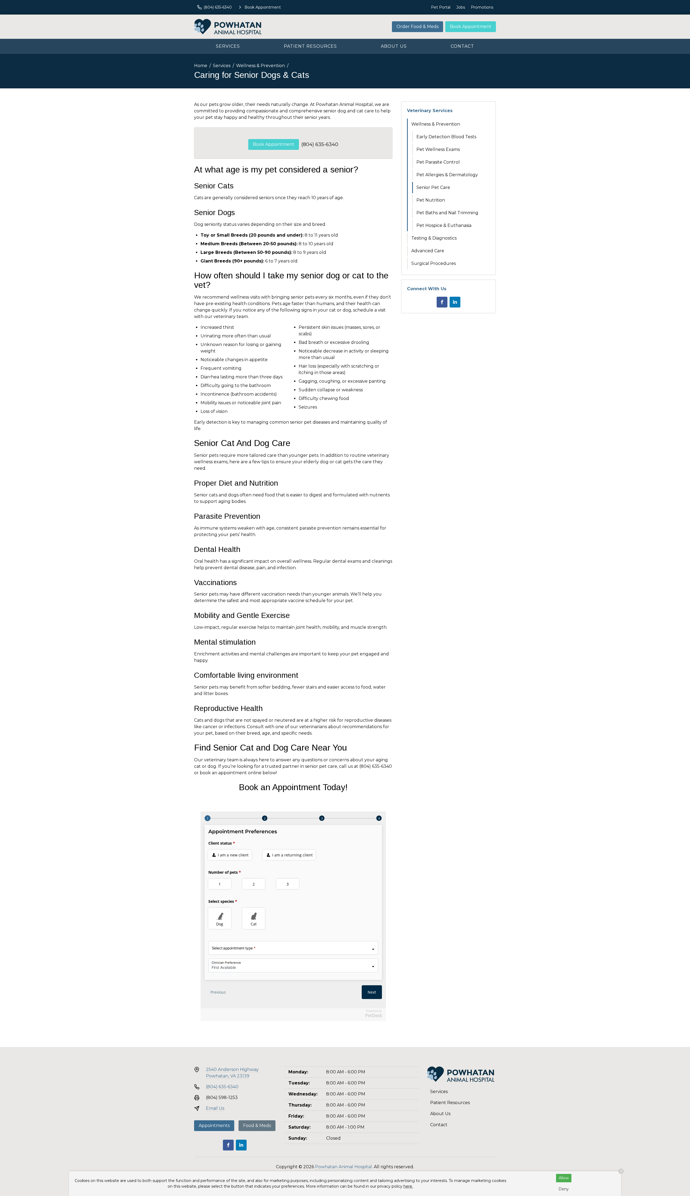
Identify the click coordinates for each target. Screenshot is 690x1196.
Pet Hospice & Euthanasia (443, 225)
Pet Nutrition (430, 200)
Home (200, 65)
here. (408, 1186)
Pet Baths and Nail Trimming (447, 212)
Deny (563, 1189)
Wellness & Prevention (260, 65)
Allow (564, 1178)
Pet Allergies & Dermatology (447, 174)
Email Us (215, 1108)
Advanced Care (427, 250)
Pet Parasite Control (438, 162)
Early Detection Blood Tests (446, 136)
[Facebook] (442, 302)
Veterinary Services (430, 110)
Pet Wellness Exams (438, 149)
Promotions (482, 7)
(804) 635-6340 (319, 144)
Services (228, 46)
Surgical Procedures (433, 263)
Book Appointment (470, 26)
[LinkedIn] (455, 302)
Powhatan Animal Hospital (343, 1166)
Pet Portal (440, 7)
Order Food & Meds (417, 26)
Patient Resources (310, 46)
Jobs (460, 7)
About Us (394, 46)
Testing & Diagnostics (434, 238)
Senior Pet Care (433, 187)
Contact (462, 46)
